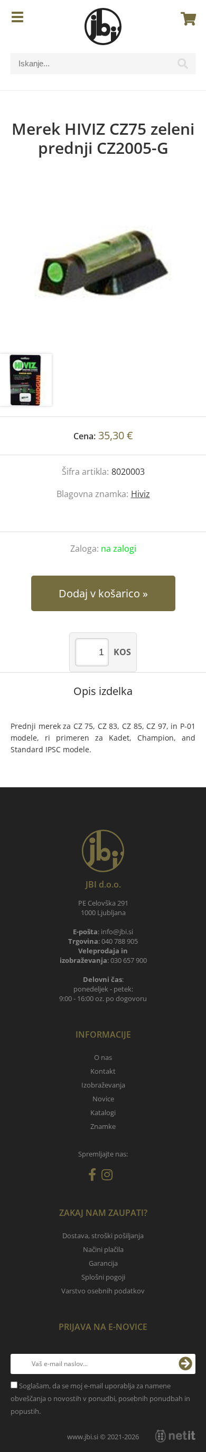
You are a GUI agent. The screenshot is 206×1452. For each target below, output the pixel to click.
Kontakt (103, 1071)
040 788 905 (119, 941)
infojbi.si (117, 931)
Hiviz (140, 494)
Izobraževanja (103, 1085)
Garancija (103, 1263)
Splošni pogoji (103, 1277)
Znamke (103, 1126)
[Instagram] (109, 1176)
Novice (103, 1098)
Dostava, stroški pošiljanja (103, 1235)
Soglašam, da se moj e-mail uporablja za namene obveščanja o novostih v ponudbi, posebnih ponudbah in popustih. (100, 1398)
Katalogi (103, 1112)
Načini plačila (103, 1249)
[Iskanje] (183, 66)
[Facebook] (94, 1176)
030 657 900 (128, 960)
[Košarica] (185, 18)
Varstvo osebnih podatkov (103, 1291)
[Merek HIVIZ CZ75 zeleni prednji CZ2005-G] (103, 266)
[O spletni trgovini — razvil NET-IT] (175, 1436)
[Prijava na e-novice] (185, 1364)
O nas (103, 1057)
